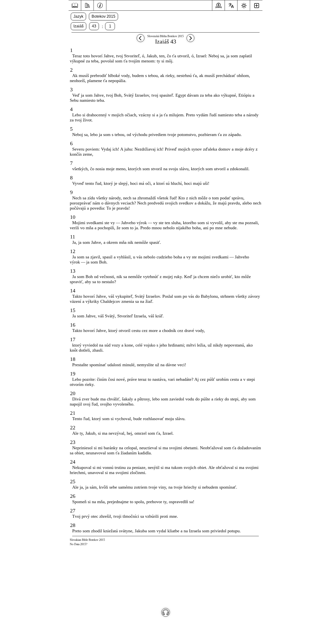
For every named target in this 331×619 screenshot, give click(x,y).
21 (72, 413)
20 (72, 393)
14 (72, 291)
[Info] (100, 5)
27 (72, 511)
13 (72, 271)
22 (72, 427)
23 (72, 442)
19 (72, 374)
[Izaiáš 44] (190, 40)
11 (72, 237)
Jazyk (78, 16)
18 (72, 359)
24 (72, 462)
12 (72, 251)
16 (72, 325)
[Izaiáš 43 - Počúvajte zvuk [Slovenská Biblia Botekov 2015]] (165, 612)
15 (72, 310)
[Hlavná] (74, 5)
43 (94, 26)
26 (72, 496)
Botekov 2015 (103, 16)
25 (72, 481)
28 (72, 525)
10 (72, 217)
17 (72, 339)
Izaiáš (78, 26)
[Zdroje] (87, 5)
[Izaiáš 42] (140, 40)
